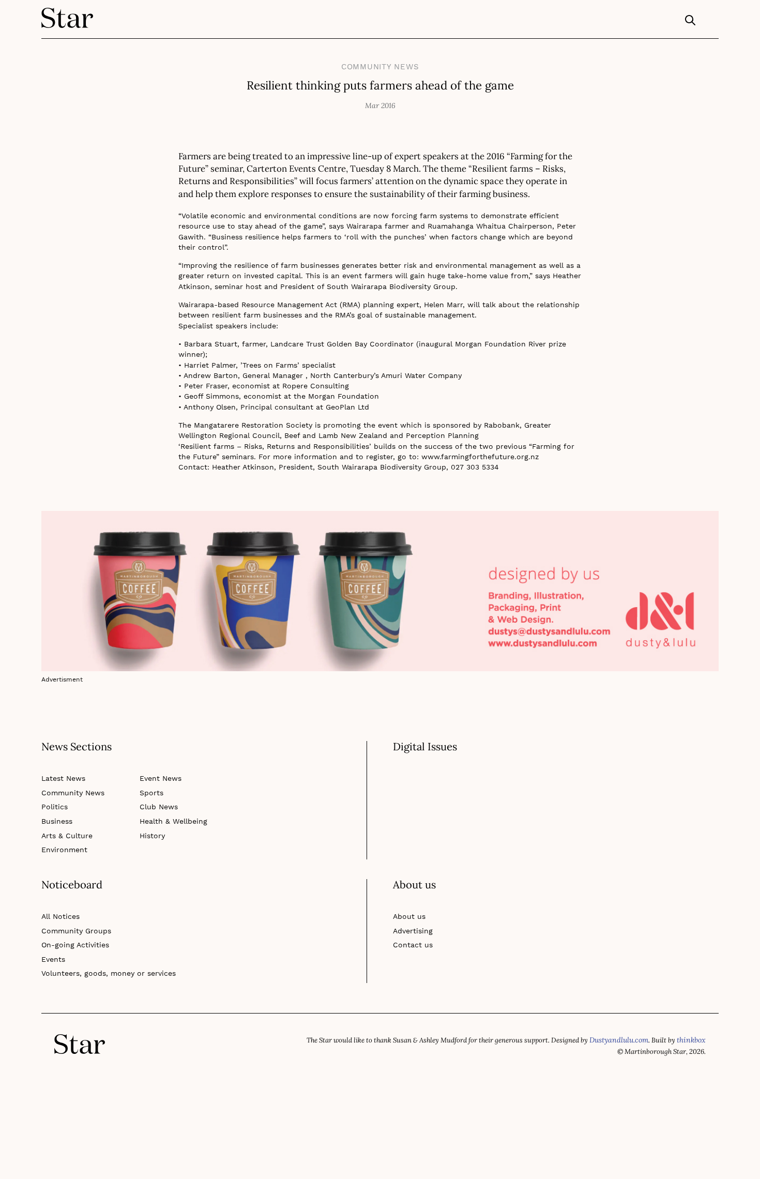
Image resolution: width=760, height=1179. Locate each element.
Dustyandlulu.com (622, 1018)
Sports (150, 780)
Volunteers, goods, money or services (102, 952)
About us (407, 895)
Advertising (411, 909)
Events (52, 938)
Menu (711, 22)
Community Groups (72, 909)
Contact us (410, 924)
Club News (157, 794)
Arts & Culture (64, 823)
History (151, 823)
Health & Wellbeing (171, 808)
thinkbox (692, 1018)
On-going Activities (71, 924)
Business (56, 808)
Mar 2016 (380, 102)
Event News (159, 765)
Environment (62, 837)
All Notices (59, 895)
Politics (53, 794)
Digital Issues (422, 742)
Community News (380, 65)
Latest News (62, 765)
